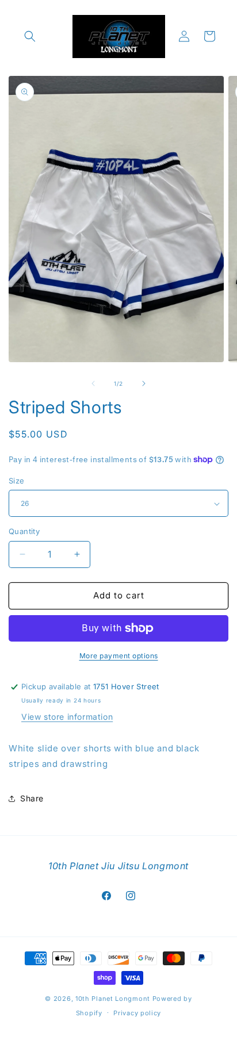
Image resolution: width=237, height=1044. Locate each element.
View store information (67, 716)
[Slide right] (143, 383)
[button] (30, 36)
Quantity (24, 531)
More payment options (118, 655)
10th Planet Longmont (112, 999)
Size (17, 480)
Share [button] (32, 798)
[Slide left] (93, 383)
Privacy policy (137, 1013)
